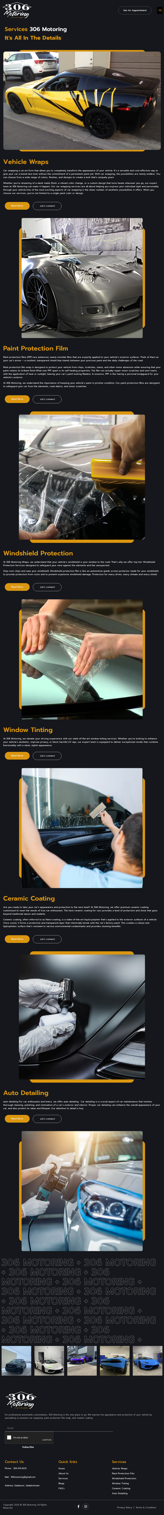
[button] (159, 10)
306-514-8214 (20, 1468)
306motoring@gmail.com (23, 1477)
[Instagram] (85, 1506)
